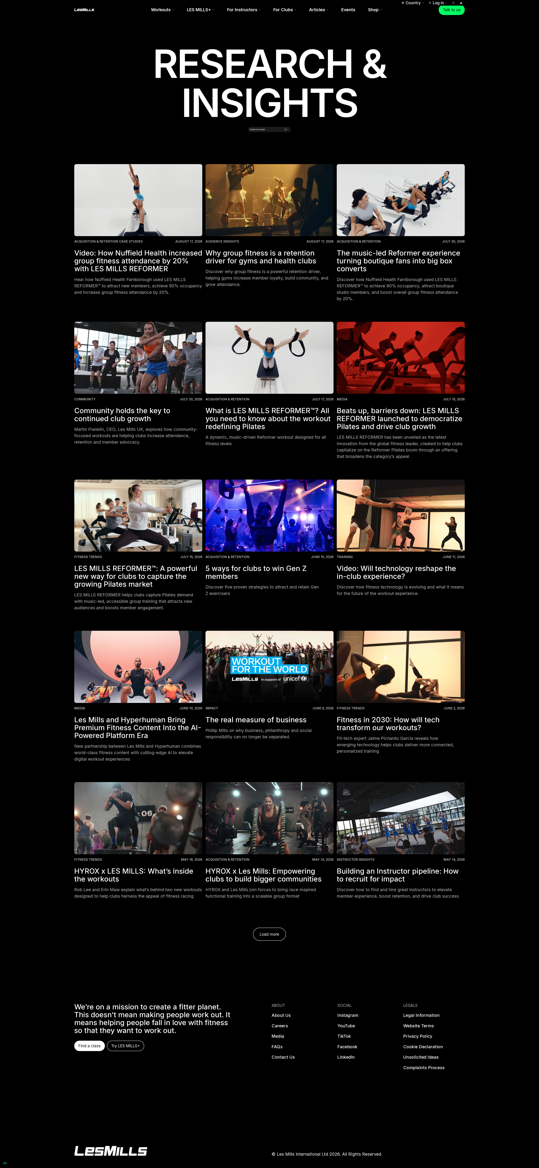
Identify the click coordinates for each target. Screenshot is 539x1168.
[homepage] (110, 1151)
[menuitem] (162, 10)
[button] (412, 3)
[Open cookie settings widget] (4, 1163)
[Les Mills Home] (84, 9)
